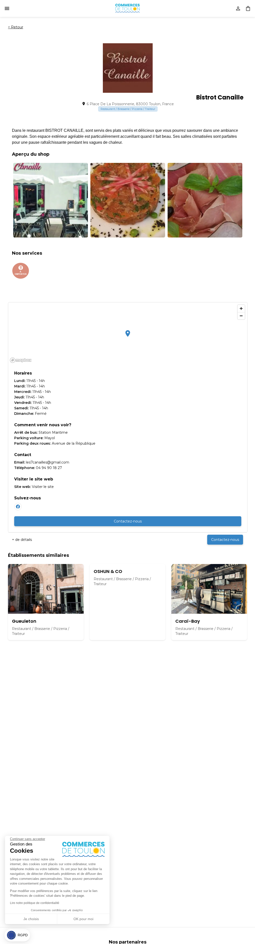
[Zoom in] (241, 308)
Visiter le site (43, 486)
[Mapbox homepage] (21, 360)
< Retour (15, 27)
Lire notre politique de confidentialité (34, 903)
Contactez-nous (128, 521)
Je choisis (31, 919)
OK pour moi (83, 919)
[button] (17, 935)
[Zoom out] (241, 315)
